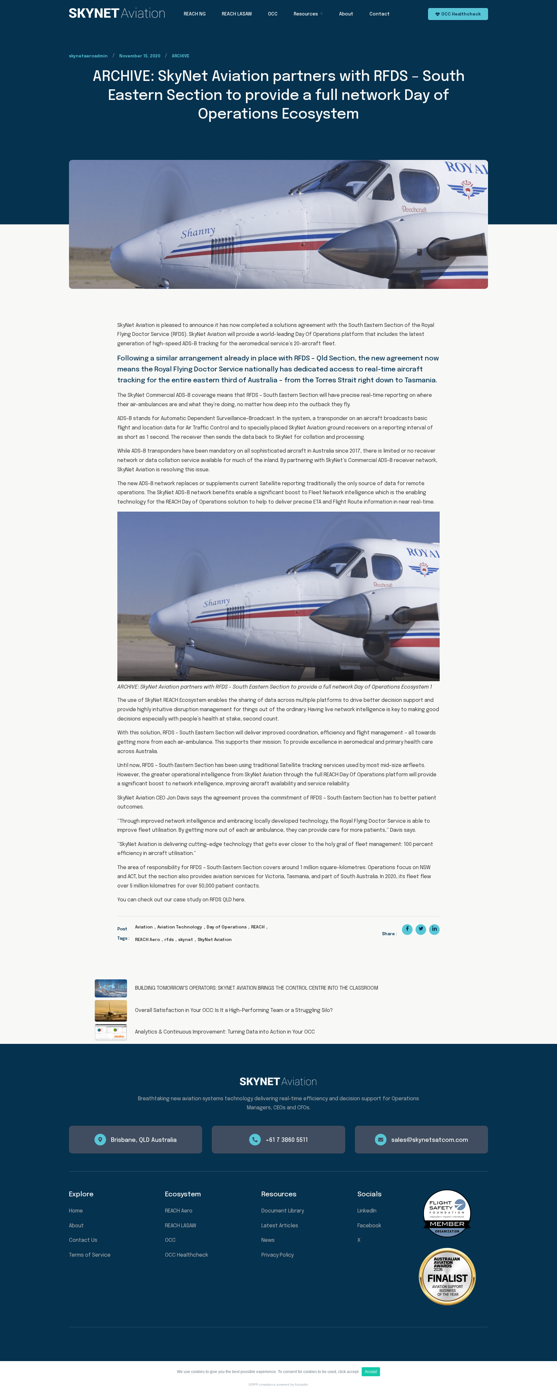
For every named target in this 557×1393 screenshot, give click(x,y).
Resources (306, 14)
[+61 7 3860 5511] (255, 1139)
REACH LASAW (237, 14)
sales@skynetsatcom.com (429, 1140)
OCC (273, 14)
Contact (379, 14)
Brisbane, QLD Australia (144, 1140)
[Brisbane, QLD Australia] (100, 1139)
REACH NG (195, 14)
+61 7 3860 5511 (287, 1140)
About (346, 14)
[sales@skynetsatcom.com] (380, 1139)
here (238, 900)
